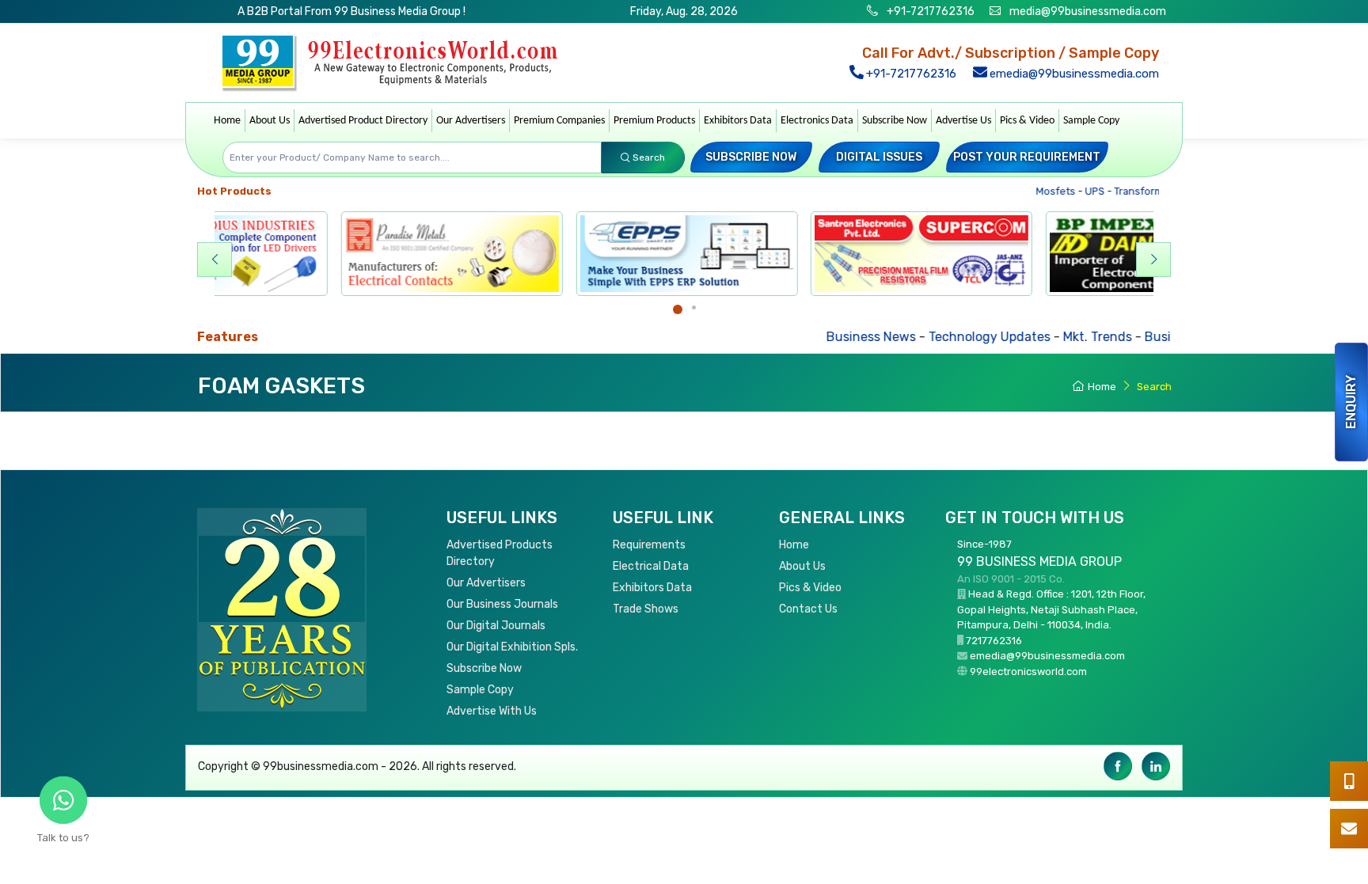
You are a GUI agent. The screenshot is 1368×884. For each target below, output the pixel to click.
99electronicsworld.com (1028, 671)
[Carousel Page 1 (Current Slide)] (677, 309)
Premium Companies (559, 121)
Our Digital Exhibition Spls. (512, 647)
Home (227, 121)
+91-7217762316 (929, 11)
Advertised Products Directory (499, 553)
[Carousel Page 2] (694, 307)
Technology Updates (937, 336)
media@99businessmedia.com (1087, 11)
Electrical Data (651, 566)
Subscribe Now (894, 121)
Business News (819, 336)
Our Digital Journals (495, 625)
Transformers (1130, 191)
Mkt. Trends (1045, 336)
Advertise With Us (491, 711)
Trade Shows (645, 609)
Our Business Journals (502, 604)
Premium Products (654, 121)
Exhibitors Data (738, 121)
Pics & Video (1027, 121)
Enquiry (1350, 402)
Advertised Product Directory (363, 121)
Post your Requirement (1026, 157)
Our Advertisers (470, 121)
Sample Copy (1091, 121)
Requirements (649, 545)
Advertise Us (963, 121)
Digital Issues (879, 157)
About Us (269, 121)
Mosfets (1039, 191)
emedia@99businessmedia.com (1072, 73)
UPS (1078, 191)
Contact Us (808, 609)
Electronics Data (817, 121)
